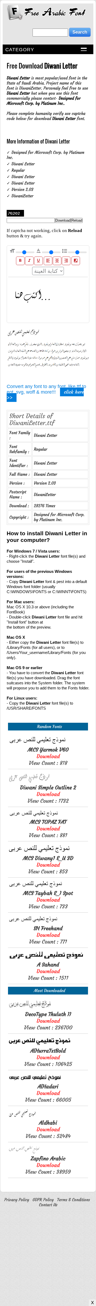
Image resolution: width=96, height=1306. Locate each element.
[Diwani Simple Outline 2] (48, 781)
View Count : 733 (48, 900)
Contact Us (48, 1204)
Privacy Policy (16, 1199)
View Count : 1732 (48, 794)
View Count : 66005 (48, 1093)
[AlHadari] (48, 1080)
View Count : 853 (48, 865)
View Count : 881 (48, 828)
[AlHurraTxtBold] (48, 1044)
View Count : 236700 (48, 1021)
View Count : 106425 (48, 1057)
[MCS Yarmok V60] (48, 743)
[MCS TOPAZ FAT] (48, 815)
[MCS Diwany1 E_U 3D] (48, 852)
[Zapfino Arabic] (48, 1152)
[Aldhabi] (48, 1116)
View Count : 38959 (48, 1165)
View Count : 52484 (48, 1129)
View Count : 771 (48, 935)
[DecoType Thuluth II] (48, 1008)
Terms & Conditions (73, 1199)
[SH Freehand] (48, 922)
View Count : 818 (48, 756)
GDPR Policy (43, 1199)
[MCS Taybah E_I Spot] (48, 887)
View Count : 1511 (48, 971)
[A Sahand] (48, 958)
